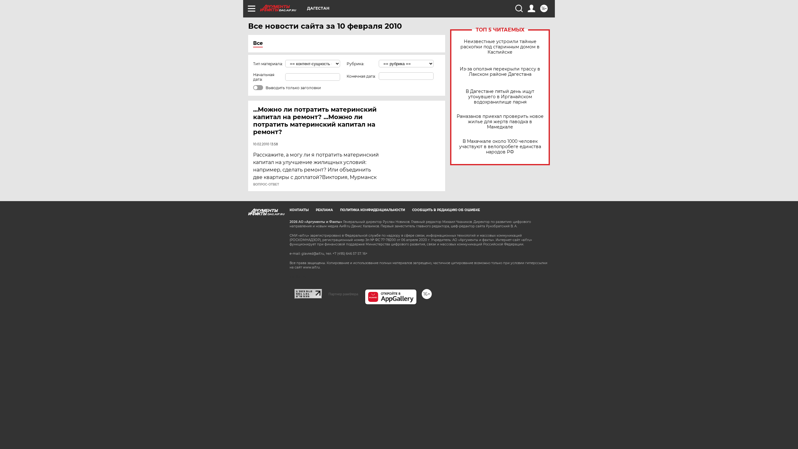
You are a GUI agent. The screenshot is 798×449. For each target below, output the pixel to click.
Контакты (299, 210)
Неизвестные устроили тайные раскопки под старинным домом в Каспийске (500, 47)
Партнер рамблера (343, 294)
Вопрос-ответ (266, 184)
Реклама (324, 210)
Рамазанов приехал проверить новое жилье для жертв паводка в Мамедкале (500, 122)
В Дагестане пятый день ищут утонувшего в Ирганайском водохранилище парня (500, 97)
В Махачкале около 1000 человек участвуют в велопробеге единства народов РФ (500, 147)
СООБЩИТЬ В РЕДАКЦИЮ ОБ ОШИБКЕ (446, 210)
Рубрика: (355, 63)
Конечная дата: (361, 76)
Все (258, 43)
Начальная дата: (263, 77)
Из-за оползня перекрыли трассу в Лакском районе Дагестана (500, 71)
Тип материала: (268, 63)
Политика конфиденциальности (372, 210)
